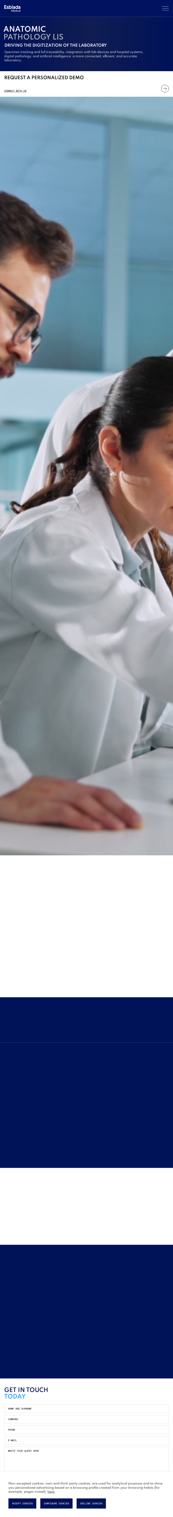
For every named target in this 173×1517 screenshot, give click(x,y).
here (50, 1492)
